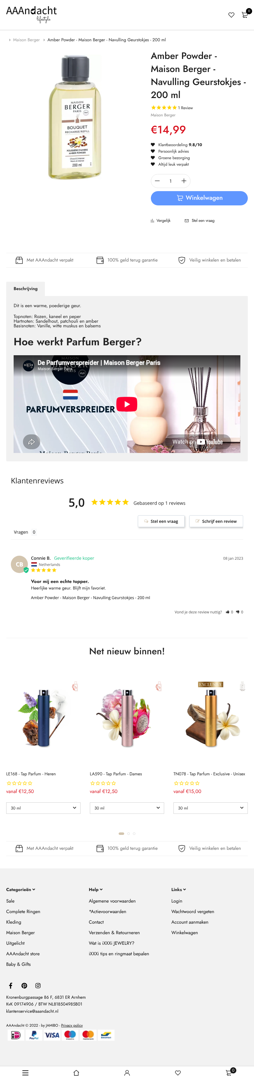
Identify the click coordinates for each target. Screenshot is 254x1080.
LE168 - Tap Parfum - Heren (31, 774)
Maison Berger (27, 40)
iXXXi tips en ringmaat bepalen (119, 953)
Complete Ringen (23, 911)
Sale (10, 901)
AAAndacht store (23, 953)
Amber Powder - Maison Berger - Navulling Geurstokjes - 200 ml (90, 597)
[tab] (25, 289)
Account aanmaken (189, 922)
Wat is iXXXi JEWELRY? (111, 943)
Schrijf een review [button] (219, 521)
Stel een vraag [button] (164, 521)
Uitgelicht (15, 943)
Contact (96, 922)
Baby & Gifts (18, 964)
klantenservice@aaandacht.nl (32, 1011)
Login (176, 901)
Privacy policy (72, 1025)
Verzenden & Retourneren (114, 932)
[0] (245, 15)
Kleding (13, 922)
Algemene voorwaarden (112, 901)
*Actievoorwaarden (107, 911)
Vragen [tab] (21, 532)
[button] (229, 612)
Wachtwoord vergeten (192, 911)
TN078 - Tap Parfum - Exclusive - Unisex (209, 774)
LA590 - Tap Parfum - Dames (116, 774)
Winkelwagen (184, 932)
